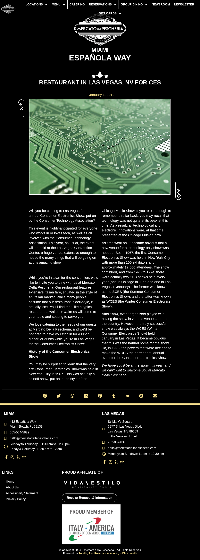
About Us (12, 487)
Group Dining (132, 4)
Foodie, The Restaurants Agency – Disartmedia (108, 553)
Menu (56, 4)
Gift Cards (108, 13)
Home (10, 481)
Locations (34, 4)
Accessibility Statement (22, 493)
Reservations (100, 4)
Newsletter (184, 4)
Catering (77, 4)
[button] (45, 396)
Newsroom (161, 4)
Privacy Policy (16, 499)
